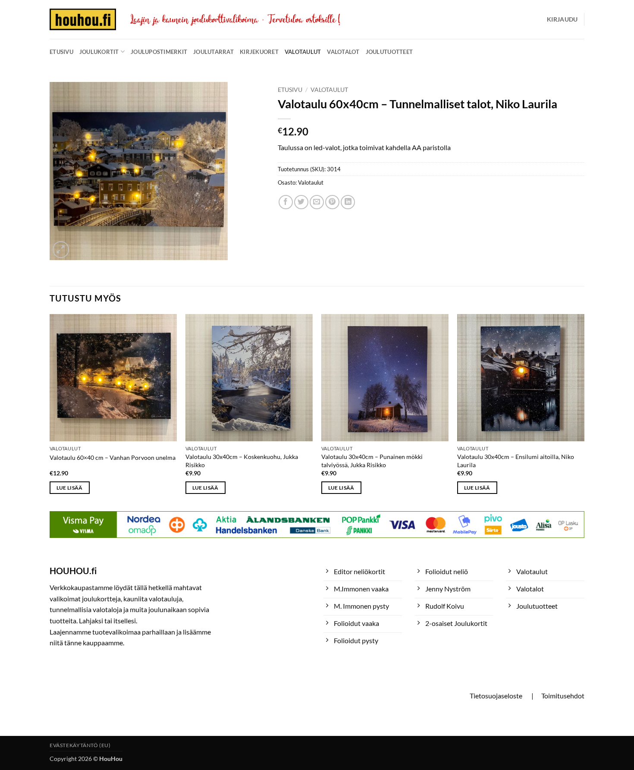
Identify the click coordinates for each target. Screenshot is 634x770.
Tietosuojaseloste (496, 695)
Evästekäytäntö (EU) (80, 745)
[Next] (584, 412)
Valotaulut (303, 51)
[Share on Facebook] (286, 202)
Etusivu (61, 51)
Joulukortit (99, 51)
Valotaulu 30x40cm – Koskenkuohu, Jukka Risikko (241, 460)
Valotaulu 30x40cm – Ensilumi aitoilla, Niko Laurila (515, 460)
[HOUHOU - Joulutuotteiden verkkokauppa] (83, 19)
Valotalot (343, 51)
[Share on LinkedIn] (348, 202)
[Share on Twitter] (301, 202)
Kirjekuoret (259, 51)
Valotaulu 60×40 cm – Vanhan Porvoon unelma (113, 457)
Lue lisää (69, 487)
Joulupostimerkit (159, 51)
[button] (562, 19)
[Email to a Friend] (317, 202)
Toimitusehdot (562, 695)
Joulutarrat (213, 51)
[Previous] (50, 412)
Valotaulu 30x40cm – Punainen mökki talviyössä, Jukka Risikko (372, 460)
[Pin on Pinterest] (332, 202)
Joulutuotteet (389, 51)
